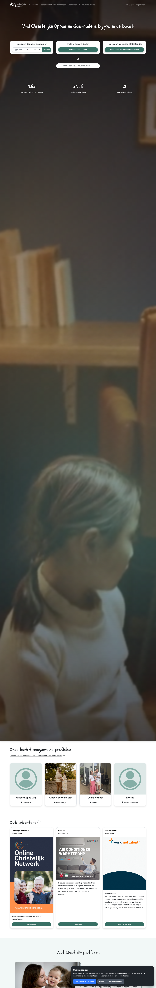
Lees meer (78, 924)
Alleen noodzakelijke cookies (110, 981)
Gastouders (72, 5)
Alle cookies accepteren (84, 981)
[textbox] (19, 49)
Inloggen (130, 5)
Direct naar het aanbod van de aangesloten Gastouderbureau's (36, 756)
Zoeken (47, 50)
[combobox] (21, 49)
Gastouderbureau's (87, 5)
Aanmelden (31, 924)
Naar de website (124, 924)
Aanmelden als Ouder (78, 50)
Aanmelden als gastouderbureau (76, 66)
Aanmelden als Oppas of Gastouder (124, 50)
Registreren (140, 5)
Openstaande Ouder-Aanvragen (53, 5)
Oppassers (33, 5)
